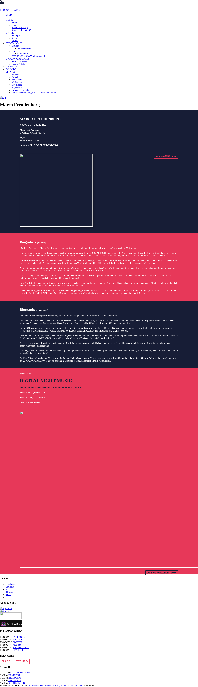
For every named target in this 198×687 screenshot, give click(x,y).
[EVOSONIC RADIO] (3, 97)
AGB (70, 685)
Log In (9, 15)
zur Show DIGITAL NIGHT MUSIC (161, 572)
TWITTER (18, 642)
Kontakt (78, 685)
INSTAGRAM (20, 639)
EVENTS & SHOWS (20, 672)
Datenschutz (45, 685)
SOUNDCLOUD (21, 647)
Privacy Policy (60, 685)
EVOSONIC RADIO (10, 10)
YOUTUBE (18, 645)
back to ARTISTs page (166, 156)
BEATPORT (14, 675)
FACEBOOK (19, 637)
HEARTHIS (18, 650)
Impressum (34, 685)
